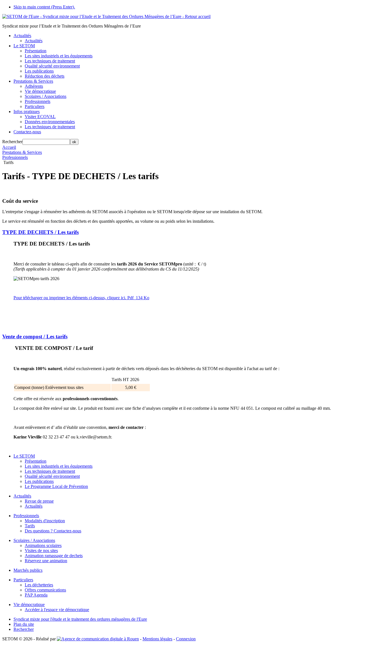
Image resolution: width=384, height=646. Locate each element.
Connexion (186, 638)
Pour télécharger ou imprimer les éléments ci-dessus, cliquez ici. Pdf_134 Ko (81, 297)
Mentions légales (157, 638)
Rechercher (12, 141)
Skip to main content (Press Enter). (44, 6)
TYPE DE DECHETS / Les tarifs (40, 232)
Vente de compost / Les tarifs (34, 336)
